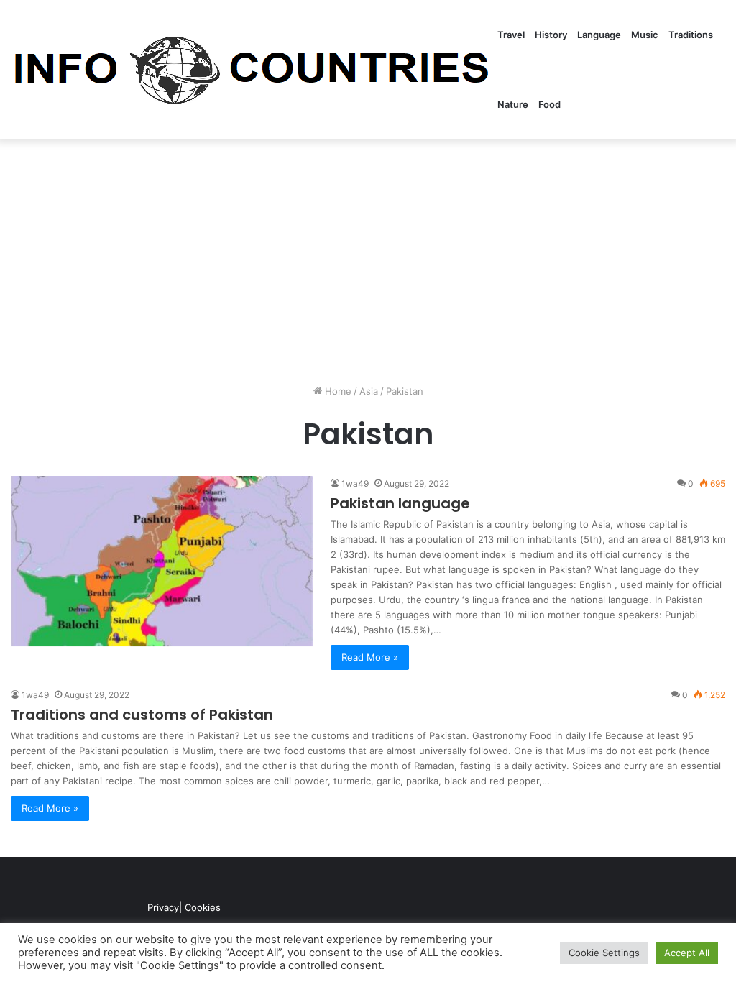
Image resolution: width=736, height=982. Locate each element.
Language (599, 34)
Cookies (203, 907)
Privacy (163, 907)
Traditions (690, 34)
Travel (511, 34)
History (551, 34)
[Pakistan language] (162, 561)
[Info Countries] (251, 70)
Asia (368, 391)
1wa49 (355, 483)
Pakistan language (400, 503)
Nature (512, 104)
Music (644, 34)
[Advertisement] (368, 261)
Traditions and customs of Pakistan (142, 715)
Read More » (369, 657)
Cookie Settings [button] (604, 952)
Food (549, 104)
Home (336, 391)
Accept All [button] (686, 952)
